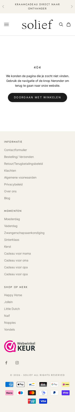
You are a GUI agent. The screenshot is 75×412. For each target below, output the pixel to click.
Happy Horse (13, 295)
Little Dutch (12, 309)
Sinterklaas (11, 239)
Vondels (9, 329)
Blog (7, 198)
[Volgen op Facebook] (6, 363)
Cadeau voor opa (16, 267)
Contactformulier (15, 150)
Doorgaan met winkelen (37, 97)
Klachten (10, 170)
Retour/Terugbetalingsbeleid (23, 163)
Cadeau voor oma (16, 260)
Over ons (10, 191)
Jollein (8, 302)
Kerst (7, 246)
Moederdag (12, 219)
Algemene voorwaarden (20, 177)
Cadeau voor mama (17, 253)
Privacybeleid (13, 184)
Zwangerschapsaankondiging (24, 233)
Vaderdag (11, 226)
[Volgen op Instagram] (17, 363)
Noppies (10, 322)
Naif (7, 315)
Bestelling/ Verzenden (19, 156)
